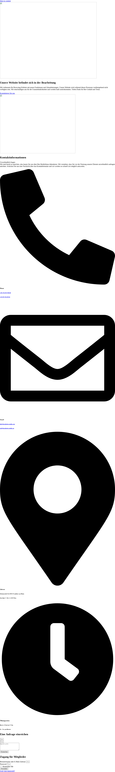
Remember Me (7, 766)
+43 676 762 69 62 (5, 297)
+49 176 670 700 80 (5, 292)
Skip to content (5, 1)
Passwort (3, 764)
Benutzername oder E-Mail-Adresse (12, 762)
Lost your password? (7, 771)
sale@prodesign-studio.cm (7, 428)
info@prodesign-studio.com (7, 424)
